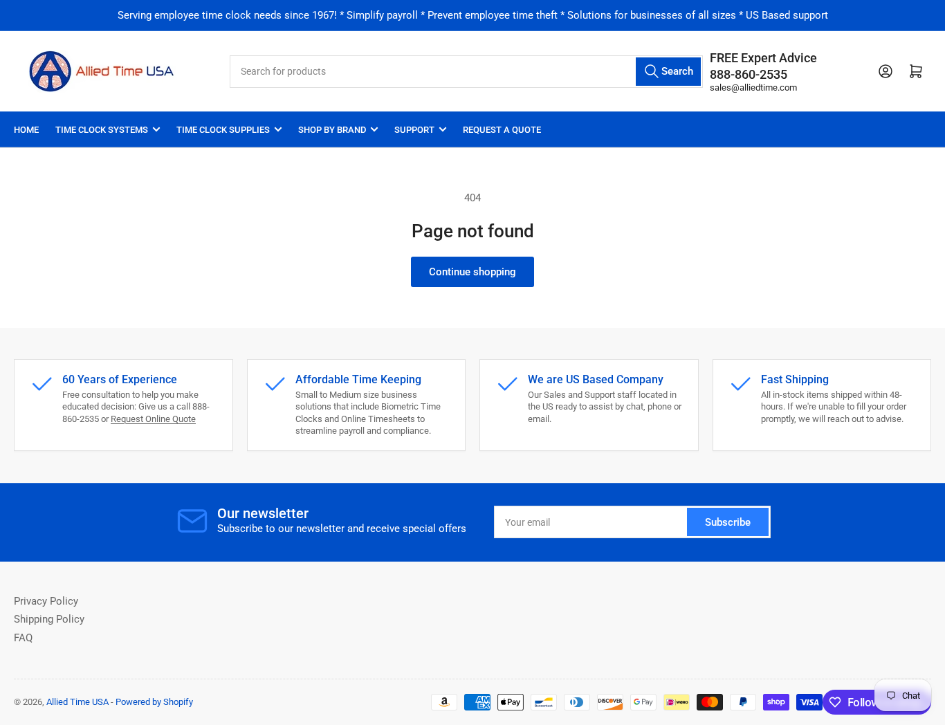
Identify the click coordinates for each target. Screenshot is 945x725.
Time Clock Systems (101, 130)
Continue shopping (472, 272)
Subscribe (728, 522)
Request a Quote (502, 130)
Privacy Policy (46, 601)
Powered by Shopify (154, 702)
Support (414, 130)
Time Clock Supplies (223, 130)
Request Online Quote (153, 419)
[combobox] (467, 71)
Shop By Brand (332, 130)
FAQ (23, 638)
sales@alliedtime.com (753, 87)
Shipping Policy (49, 619)
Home (26, 130)
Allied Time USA (77, 702)
